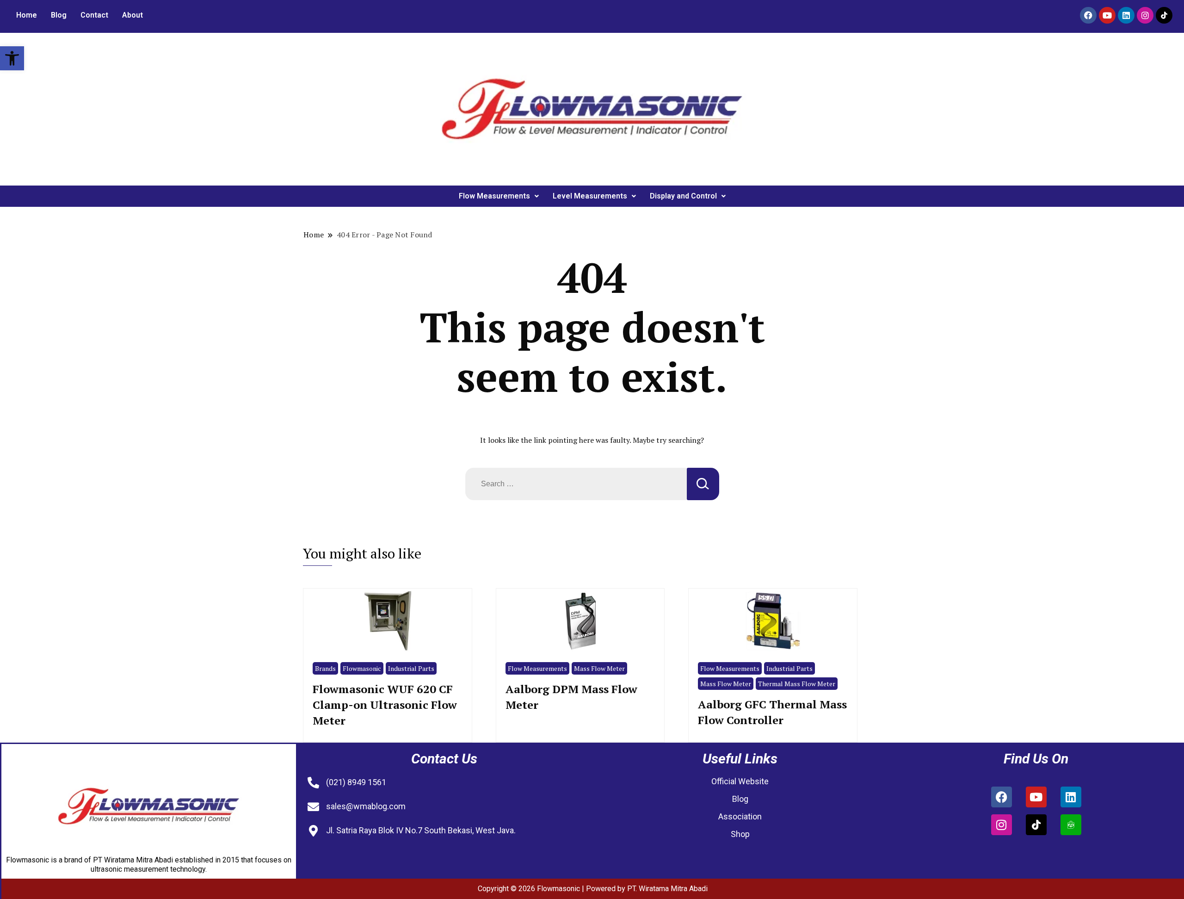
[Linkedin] (1126, 15)
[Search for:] (576, 484)
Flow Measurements (494, 196)
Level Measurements (590, 196)
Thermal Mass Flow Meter (796, 683)
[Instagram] (1145, 15)
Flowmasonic (362, 668)
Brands (325, 668)
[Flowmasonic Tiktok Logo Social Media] (1164, 15)
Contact (94, 15)
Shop (740, 834)
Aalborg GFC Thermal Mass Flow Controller (772, 712)
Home (26, 15)
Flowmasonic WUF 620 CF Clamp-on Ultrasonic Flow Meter (385, 704)
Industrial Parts (411, 668)
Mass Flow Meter (599, 668)
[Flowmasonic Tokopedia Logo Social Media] (1071, 824)
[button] (12, 58)
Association (740, 816)
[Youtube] (1107, 15)
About (132, 15)
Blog (59, 15)
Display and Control (683, 196)
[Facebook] (1088, 15)
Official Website (740, 781)
